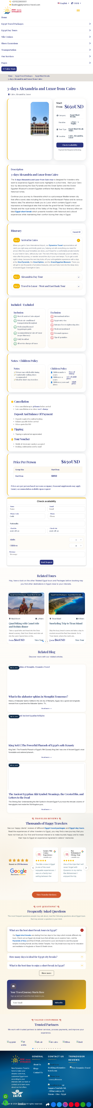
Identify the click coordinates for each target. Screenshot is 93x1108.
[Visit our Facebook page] (53, 1104)
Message (12, 552)
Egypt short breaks (23, 935)
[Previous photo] (34, 119)
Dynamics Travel (56, 245)
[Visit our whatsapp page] (82, 1104)
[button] (49, 641)
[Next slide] (85, 867)
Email (52, 506)
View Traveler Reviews (46, 894)
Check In (13, 528)
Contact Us (38, 1072)
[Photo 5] (40, 134)
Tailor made (10, 69)
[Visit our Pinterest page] (71, 1104)
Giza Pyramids (23, 262)
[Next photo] (45, 119)
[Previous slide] (33, 867)
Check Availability (69, 145)
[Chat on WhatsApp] (5, 1096)
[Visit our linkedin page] (88, 1104)
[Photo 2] (36, 134)
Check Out (53, 528)
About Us (37, 1064)
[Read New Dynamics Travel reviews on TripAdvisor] (80, 1067)
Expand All (76, 232)
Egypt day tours (77, 828)
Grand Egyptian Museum (61, 262)
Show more (46, 973)
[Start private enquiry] (5, 1102)
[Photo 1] (34, 134)
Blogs (35, 1068)
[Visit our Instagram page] (65, 1104)
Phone (52, 514)
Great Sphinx (38, 262)
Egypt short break (23, 211)
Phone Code (14, 514)
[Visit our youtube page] (77, 1104)
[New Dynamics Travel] (13, 10)
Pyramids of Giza (19, 941)
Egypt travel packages (55, 828)
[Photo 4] (39, 134)
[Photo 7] (43, 134)
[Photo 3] (37, 134)
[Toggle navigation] (78, 12)
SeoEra (22, 1103)
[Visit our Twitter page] (59, 1104)
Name (12, 506)
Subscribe (59, 1003)
